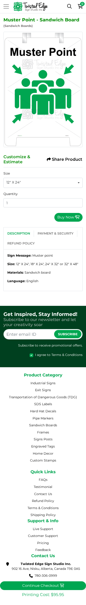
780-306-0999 (46, 575)
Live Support (43, 529)
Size (6, 173)
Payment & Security (55, 233)
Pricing (43, 543)
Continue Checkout (41, 585)
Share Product (67, 159)
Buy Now (66, 217)
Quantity (10, 194)
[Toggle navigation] (6, 6)
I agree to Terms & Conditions (59, 355)
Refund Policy (21, 243)
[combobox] (43, 183)
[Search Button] (69, 6)
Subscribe (68, 334)
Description (18, 233)
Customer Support (43, 536)
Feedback (43, 550)
